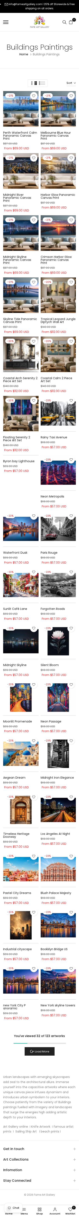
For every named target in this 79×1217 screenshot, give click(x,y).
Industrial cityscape (17, 949)
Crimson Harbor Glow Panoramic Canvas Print (56, 260)
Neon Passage (51, 721)
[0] (71, 22)
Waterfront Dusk (15, 553)
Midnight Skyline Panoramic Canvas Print (17, 260)
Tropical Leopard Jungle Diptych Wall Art (58, 320)
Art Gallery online (15, 1126)
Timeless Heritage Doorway (16, 835)
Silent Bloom (50, 665)
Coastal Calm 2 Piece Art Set (56, 379)
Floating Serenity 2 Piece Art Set (16, 438)
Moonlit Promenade (17, 721)
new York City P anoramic (14, 1006)
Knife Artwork (40, 1126)
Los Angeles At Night (55, 834)
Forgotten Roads (53, 609)
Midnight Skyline (15, 665)
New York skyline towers (58, 1005)
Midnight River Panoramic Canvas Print (17, 198)
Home (23, 54)
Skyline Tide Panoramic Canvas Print (20, 320)
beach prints (50, 1131)
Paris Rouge (49, 553)
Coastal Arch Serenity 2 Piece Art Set (20, 379)
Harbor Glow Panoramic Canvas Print (58, 196)
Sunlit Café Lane (15, 609)
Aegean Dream (14, 777)
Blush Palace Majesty (56, 893)
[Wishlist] (33, 95)
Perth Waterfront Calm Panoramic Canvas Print (20, 136)
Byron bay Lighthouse (19, 461)
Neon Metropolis (52, 496)
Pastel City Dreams (17, 893)
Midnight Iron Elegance (57, 777)
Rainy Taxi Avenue (54, 437)
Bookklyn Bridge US (54, 949)
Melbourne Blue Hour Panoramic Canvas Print (56, 136)
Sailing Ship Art (26, 1131)
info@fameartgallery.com (25, 4)
